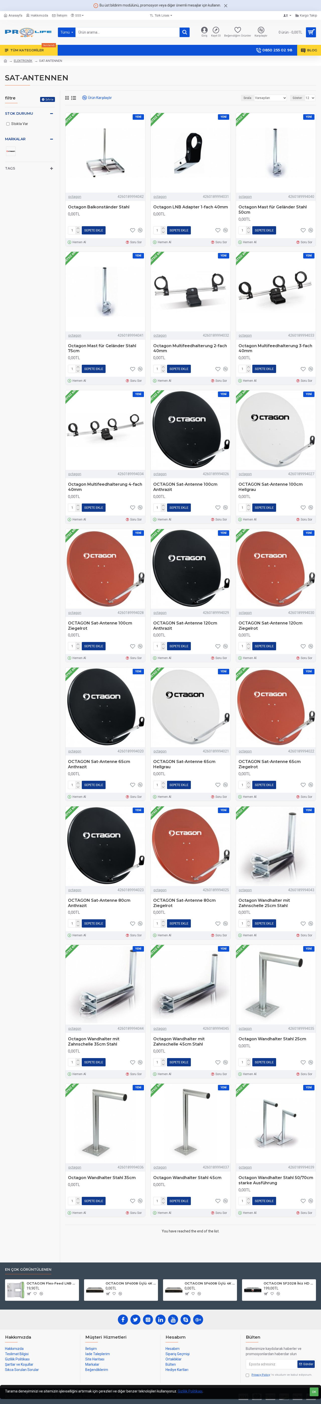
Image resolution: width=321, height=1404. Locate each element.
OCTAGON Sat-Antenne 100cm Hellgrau (270, 487)
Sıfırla (49, 99)
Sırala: (248, 98)
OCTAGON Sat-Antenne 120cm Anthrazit (185, 626)
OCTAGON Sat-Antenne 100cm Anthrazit (185, 487)
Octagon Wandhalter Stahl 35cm (102, 1177)
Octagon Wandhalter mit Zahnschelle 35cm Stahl (93, 1042)
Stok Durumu (19, 113)
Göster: (298, 98)
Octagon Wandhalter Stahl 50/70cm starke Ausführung (275, 1180)
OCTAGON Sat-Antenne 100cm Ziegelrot (100, 626)
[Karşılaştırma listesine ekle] (140, 785)
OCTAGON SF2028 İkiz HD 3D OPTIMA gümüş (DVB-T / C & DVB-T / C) (289, 1283)
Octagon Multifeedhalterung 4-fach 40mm (105, 487)
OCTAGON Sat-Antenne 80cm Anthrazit (99, 903)
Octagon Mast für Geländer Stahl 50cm (272, 210)
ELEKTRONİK (23, 61)
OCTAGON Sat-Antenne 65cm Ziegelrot (269, 764)
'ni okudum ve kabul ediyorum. (282, 1374)
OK (314, 1392)
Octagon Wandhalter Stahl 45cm (187, 1177)
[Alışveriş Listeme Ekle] (132, 785)
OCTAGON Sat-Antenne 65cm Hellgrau (184, 764)
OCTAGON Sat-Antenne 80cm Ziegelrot (184, 903)
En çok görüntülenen (28, 1269)
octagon (74, 197)
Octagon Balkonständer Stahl (98, 207)
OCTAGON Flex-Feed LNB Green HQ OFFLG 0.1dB (52, 1283)
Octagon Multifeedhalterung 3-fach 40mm (275, 348)
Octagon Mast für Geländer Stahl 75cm (102, 348)
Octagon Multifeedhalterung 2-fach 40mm (190, 348)
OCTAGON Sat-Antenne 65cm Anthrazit (99, 764)
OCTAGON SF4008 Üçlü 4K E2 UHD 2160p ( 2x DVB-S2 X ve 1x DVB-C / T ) (131, 1283)
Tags (10, 168)
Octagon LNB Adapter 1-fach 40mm (190, 207)
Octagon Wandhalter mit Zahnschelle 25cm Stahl (264, 903)
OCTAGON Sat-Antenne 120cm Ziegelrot (270, 626)
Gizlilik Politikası (190, 1391)
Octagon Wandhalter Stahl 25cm (272, 1039)
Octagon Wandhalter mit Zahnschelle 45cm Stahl (179, 1042)
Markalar (15, 139)
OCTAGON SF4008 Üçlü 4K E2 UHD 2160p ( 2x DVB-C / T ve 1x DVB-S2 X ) (210, 1283)
